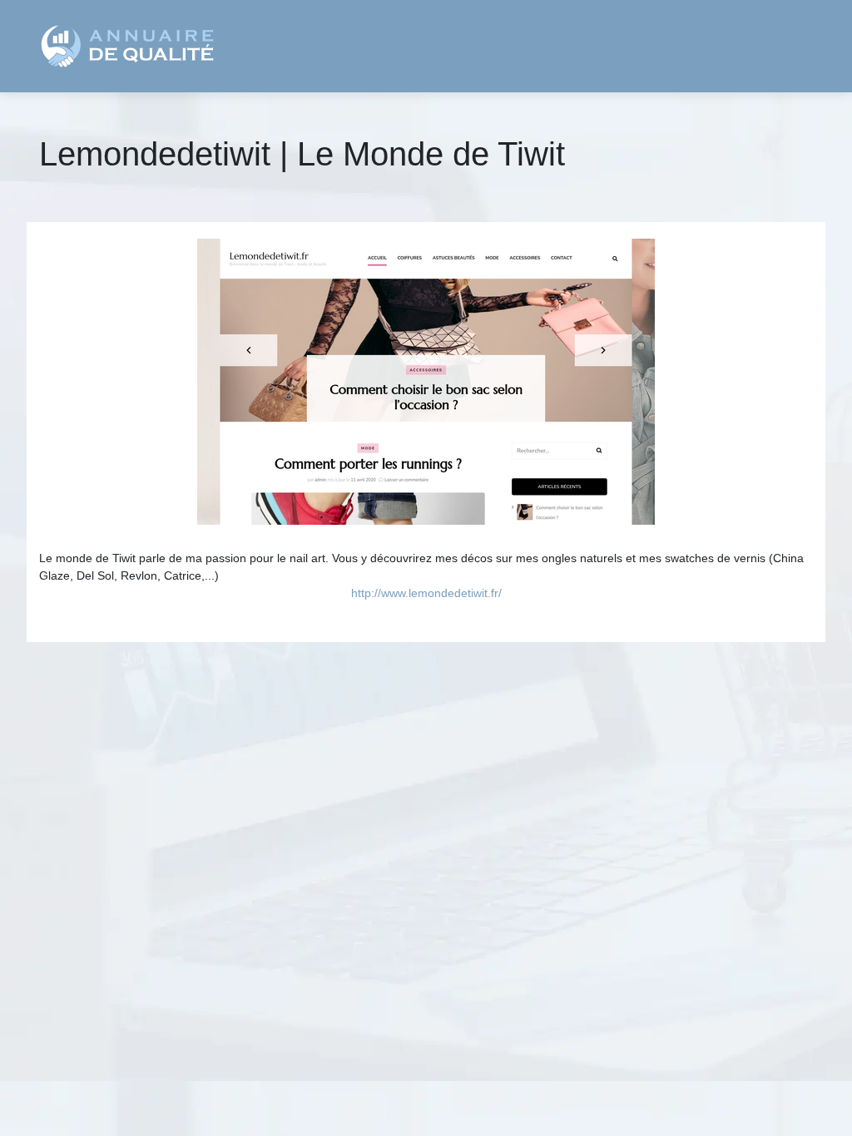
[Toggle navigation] (789, 46)
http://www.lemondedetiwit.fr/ (426, 593)
